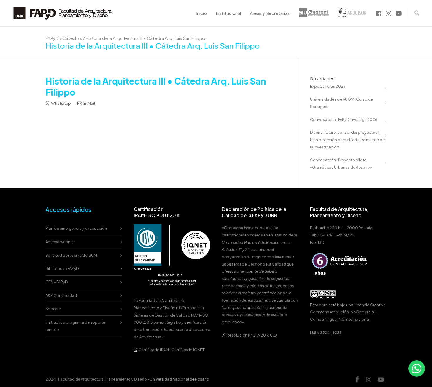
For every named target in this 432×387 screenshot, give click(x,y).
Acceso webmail (61, 241)
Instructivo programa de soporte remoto (75, 326)
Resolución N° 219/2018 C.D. (251, 335)
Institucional (228, 13)
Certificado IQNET (188, 349)
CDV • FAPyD (57, 282)
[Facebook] (357, 379)
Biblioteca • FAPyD (62, 268)
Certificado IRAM (153, 349)
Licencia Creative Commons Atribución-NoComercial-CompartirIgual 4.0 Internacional (348, 312)
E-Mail (89, 103)
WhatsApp (61, 103)
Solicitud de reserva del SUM (71, 255)
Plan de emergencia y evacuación (76, 228)
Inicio (201, 13)
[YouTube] (380, 379)
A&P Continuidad (61, 295)
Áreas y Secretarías (270, 13)
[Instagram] (369, 379)
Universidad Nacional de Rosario (179, 379)
